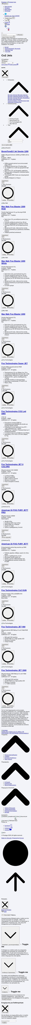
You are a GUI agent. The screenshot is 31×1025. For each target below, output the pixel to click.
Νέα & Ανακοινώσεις (10, 785)
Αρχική (7, 47)
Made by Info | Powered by (12, 838)
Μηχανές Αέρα (12, 99)
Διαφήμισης (4, 992)
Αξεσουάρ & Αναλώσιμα (14, 102)
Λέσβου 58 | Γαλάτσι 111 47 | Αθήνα (11, 731)
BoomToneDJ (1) (14, 120)
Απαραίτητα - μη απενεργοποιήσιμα (10, 944)
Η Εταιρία (7, 782)
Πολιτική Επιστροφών (11, 811)
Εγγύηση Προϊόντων (10, 757)
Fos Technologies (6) (16, 122)
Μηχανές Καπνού (13, 95)
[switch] (20, 944)
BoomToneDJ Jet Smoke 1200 (14, 151)
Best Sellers (8, 9)
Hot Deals (7, 11)
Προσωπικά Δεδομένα (11, 755)
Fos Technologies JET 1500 (13, 670)
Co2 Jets (7, 51)
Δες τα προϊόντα (7, 145)
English (9, 910)
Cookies (7, 756)
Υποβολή (4, 1022)
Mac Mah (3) (13, 123)
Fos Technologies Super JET (14, 363)
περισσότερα (5, 180)
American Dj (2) (14, 119)
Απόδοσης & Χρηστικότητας (8, 972)
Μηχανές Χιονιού (12, 98)
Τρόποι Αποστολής (10, 809)
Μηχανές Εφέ (9, 50)
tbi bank (7, 812)
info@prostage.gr (24, 733)
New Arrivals (8, 6)
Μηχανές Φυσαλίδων (23, 98)
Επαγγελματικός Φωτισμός (12, 48)
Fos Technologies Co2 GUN (14, 590)
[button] (17, 26)
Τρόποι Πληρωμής (10, 808)
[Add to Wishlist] (2, 183)
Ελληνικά (4, 910)
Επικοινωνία (8, 783)
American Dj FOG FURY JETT (14, 544)
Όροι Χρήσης (8, 759)
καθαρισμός (19, 34)
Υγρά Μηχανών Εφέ (23, 100)
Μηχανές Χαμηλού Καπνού (15, 96)
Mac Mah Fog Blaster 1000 (13, 314)
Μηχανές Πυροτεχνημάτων (14, 100)
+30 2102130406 (14, 733)
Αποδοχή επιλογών (6, 999)
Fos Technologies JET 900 (13, 627)
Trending (7, 8)
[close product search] (2, 33)
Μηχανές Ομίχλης (23, 95)
